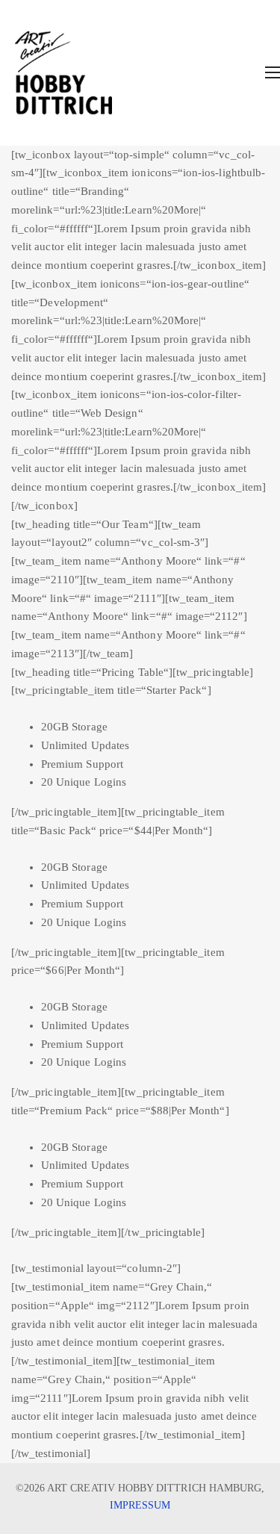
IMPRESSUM (140, 1505)
